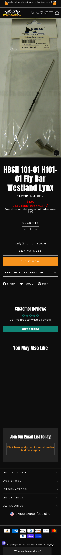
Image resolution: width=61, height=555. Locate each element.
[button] (27, 551)
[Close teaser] (52, 545)
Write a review (30, 329)
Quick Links (13, 497)
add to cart (12, 417)
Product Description (24, 272)
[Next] (54, 3)
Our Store (12, 480)
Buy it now (30, 261)
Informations (15, 489)
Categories (13, 505)
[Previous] (6, 3)
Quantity (30, 223)
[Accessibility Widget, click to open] (4, 543)
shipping (28, 209)
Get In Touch (15, 472)
